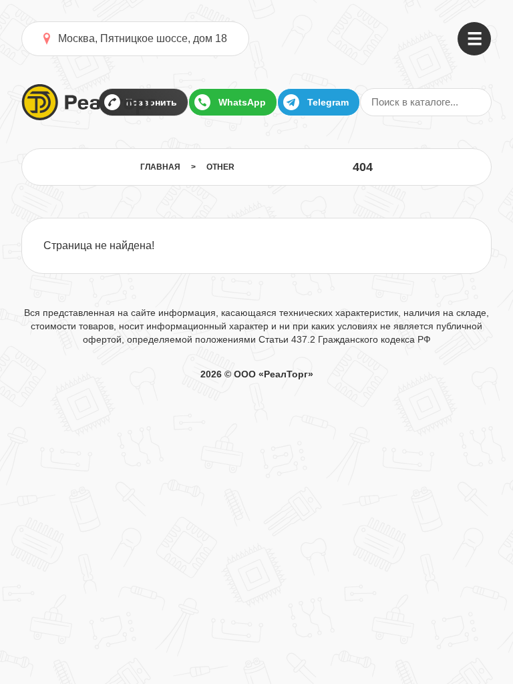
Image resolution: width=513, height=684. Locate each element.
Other (220, 167)
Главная (160, 167)
